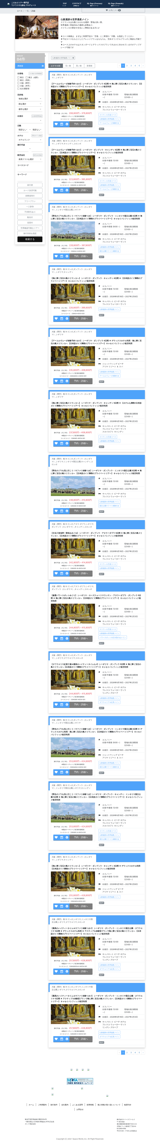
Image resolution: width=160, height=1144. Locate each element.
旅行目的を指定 (30, 233)
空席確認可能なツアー (30, 228)
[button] (30, 66)
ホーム (31, 1104)
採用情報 (90, 1104)
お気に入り (114, 10)
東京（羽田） (25, 80)
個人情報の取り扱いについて (109, 1104)
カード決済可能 (30, 190)
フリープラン (30, 201)
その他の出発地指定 (35, 73)
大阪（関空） (25, 83)
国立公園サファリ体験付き (109, 251)
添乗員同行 (30, 196)
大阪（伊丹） (25, 86)
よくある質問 (77, 1104)
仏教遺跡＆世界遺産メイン (109, 119)
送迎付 (30, 222)
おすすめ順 (55, 66)
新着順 (89, 66)
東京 (22, 77)
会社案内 (64, 1104)
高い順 (79, 66)
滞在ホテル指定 (37, 135)
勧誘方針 (127, 1104)
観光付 (30, 217)
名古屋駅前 (24, 88)
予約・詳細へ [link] (81, 124)
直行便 (30, 185)
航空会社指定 (37, 155)
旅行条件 (54, 1104)
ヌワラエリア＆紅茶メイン (109, 702)
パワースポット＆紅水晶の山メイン (113, 637)
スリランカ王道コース (108, 115)
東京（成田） (33, 77)
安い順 (68, 66)
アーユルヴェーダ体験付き (109, 123)
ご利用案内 (42, 1104)
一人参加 (30, 206)
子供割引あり (30, 212)
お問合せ (80, 1109)
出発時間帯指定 (37, 116)
